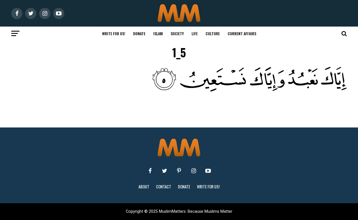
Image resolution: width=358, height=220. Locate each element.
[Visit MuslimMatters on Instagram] (193, 170)
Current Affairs (242, 33)
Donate (139, 33)
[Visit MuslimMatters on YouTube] (208, 170)
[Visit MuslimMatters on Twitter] (164, 170)
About (143, 187)
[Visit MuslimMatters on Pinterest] (179, 170)
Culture (213, 33)
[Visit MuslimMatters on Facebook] (150, 170)
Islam (158, 33)
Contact (163, 187)
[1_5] (190, 90)
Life (195, 33)
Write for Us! (113, 33)
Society (177, 33)
